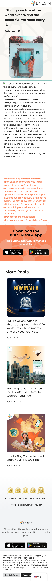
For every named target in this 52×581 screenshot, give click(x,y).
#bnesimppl (29, 185)
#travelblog (9, 210)
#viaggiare (29, 216)
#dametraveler (11, 200)
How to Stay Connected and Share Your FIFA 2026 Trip (25, 458)
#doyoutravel (32, 207)
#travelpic (36, 181)
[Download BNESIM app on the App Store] (13, 252)
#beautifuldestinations (34, 197)
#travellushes (10, 181)
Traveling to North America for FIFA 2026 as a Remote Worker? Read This (24, 392)
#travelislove (33, 219)
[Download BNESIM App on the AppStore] (15, 545)
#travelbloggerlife (13, 216)
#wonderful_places (14, 207)
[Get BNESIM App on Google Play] (37, 545)
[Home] (41, 3)
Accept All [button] (27, 575)
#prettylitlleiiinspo (13, 185)
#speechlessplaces (32, 188)
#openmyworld (25, 210)
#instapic (8, 213)
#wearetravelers (12, 197)
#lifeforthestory (11, 204)
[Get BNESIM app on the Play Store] (39, 252)
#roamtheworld (11, 178)
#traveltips (24, 181)
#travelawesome (12, 188)
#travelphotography (34, 194)
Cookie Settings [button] (11, 575)
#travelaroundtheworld (32, 204)
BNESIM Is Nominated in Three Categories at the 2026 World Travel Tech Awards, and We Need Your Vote (26, 326)
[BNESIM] (26, 522)
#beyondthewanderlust (33, 200)
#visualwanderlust (31, 178)
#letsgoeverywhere (29, 191)
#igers (43, 219)
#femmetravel (11, 191)
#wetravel (39, 210)
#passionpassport (13, 194)
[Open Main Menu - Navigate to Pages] (4, 3)
